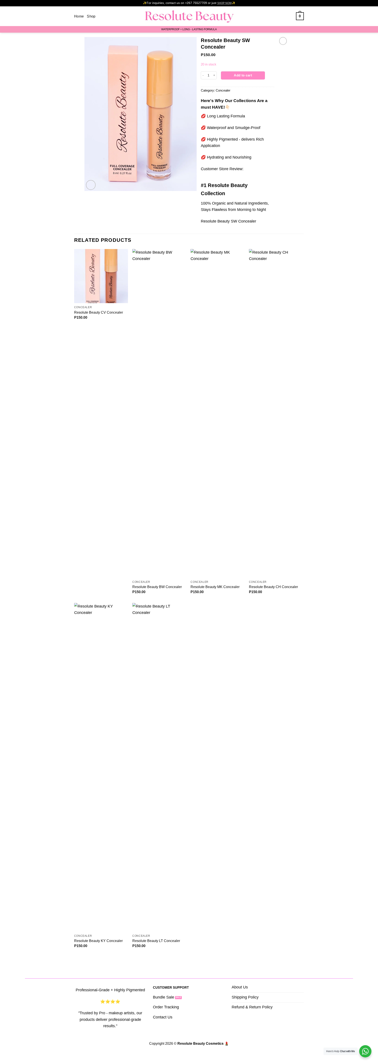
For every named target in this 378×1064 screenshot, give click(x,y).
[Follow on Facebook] (280, 16)
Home (79, 16)
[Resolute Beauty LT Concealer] (159, 767)
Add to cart (243, 75)
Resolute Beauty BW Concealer (157, 587)
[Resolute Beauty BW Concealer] (159, 413)
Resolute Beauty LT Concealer (156, 941)
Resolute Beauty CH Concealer (273, 587)
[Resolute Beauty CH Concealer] (276, 413)
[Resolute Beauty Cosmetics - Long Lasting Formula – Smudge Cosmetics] (189, 16)
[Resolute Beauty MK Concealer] (218, 413)
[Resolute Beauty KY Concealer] (101, 767)
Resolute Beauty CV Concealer (98, 312)
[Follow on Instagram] (285, 16)
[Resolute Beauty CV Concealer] (101, 276)
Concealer (223, 90)
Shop (91, 16)
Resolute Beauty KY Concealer (98, 941)
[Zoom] (91, 185)
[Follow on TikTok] (290, 16)
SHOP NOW (224, 3)
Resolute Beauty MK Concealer (215, 587)
